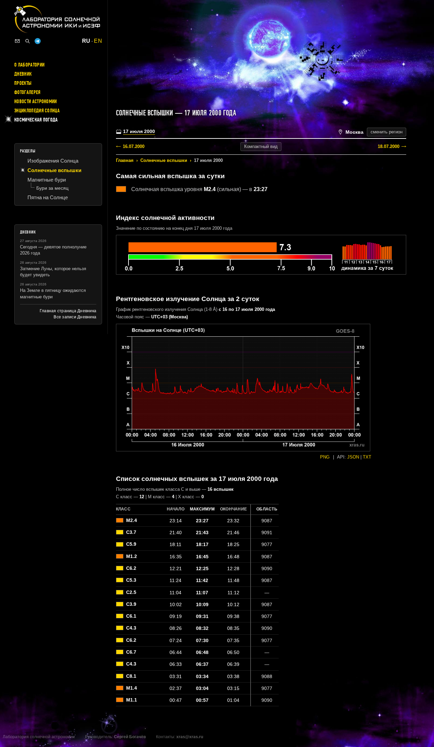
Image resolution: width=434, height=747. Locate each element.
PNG (325, 457)
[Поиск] (27, 41)
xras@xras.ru (189, 736)
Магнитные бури (46, 180)
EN (98, 41)
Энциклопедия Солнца (37, 110)
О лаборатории (29, 64)
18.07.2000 (388, 146)
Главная (125, 160)
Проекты (23, 83)
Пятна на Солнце (47, 197)
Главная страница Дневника (68, 311)
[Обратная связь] (17, 41)
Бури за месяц (52, 188)
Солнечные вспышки (163, 160)
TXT (367, 457)
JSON (353, 457)
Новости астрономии (35, 101)
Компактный (261, 146)
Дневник (23, 74)
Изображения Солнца (52, 161)
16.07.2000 (133, 146)
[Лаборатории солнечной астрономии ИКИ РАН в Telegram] (38, 41)
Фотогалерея (27, 92)
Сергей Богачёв (130, 736)
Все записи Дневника (75, 317)
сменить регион (386, 131)
